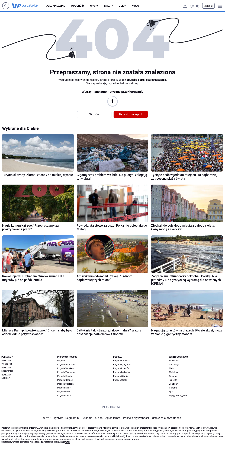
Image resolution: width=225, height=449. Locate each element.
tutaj (67, 442)
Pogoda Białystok (121, 372)
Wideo (135, 5)
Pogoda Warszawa (66, 364)
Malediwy (173, 372)
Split (171, 391)
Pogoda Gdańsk (65, 380)
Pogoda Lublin (64, 388)
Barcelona (174, 360)
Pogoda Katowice (121, 360)
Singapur (173, 376)
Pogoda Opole (120, 380)
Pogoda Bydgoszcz (122, 364)
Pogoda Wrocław (65, 368)
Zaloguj (208, 5)
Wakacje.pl (6, 364)
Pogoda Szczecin (65, 384)
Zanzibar (173, 384)
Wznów (94, 114)
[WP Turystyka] (27, 6)
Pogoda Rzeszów (121, 368)
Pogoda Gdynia (120, 376)
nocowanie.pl (7, 371)
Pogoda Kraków (65, 376)
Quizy (122, 5)
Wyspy (94, 5)
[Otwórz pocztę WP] (185, 6)
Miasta (108, 5)
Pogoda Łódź (63, 391)
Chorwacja (174, 364)
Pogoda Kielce (64, 395)
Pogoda (61, 360)
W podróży (78, 5)
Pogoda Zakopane (66, 372)
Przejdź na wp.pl (130, 114)
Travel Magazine (54, 5)
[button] (195, 6)
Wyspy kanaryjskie (178, 395)
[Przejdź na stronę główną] (5, 8)
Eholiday (5, 378)
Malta (172, 368)
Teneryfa (173, 380)
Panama (173, 388)
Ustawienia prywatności (166, 418)
